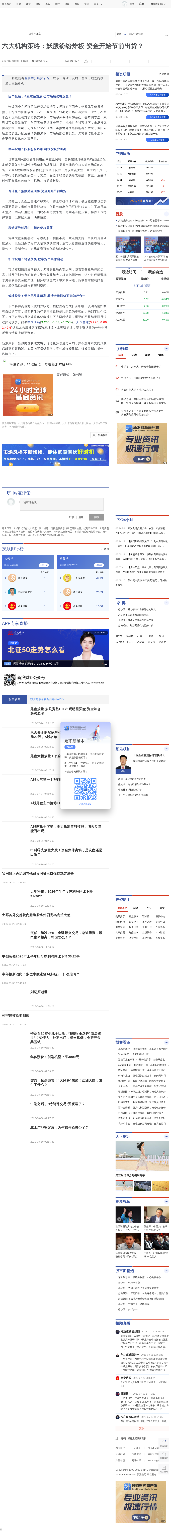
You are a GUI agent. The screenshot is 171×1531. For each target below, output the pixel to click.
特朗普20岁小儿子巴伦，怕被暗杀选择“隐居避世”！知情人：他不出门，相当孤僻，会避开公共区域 (65, 1038)
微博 (124, 61)
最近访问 (129, 272)
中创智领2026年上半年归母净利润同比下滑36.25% (41, 956)
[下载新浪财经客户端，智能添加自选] (142, 332)
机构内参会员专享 (157, 95)
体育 (28, 4)
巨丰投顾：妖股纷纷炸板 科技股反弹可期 (37, 149)
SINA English (154, 1460)
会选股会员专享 (157, 140)
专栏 (86, 4)
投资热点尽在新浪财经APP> (47, 699)
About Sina (153, 1447)
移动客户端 (157, 4)
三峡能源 (120, 292)
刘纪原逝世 (39, 992)
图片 (76, 4)
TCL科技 (120, 306)
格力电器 (120, 319)
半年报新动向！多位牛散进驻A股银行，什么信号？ (41, 974)
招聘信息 (136, 1454)
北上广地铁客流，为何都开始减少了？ (59, 1127)
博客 (67, 4)
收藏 (115, 61)
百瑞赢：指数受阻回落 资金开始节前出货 (37, 191)
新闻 (18, 4)
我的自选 (155, 272)
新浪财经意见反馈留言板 (133, 1438)
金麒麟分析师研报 (37, 78)
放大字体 (105, 61)
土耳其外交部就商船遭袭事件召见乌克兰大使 (36, 915)
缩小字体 (96, 61)
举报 (86, 61)
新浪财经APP (72, 61)
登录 (71, 517)
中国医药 (33, 322)
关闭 (106, 727)
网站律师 (136, 1460)
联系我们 (120, 1454)
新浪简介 (120, 1447)
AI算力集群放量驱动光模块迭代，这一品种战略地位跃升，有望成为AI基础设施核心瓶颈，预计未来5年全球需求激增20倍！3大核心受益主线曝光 (142, 85)
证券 (31, 33)
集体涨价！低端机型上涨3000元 (54, 1057)
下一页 (106, 645)
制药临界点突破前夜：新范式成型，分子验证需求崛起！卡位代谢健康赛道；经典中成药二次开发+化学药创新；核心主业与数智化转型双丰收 (142, 130)
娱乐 (47, 4)
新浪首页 (6, 4)
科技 (57, 4)
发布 (96, 517)
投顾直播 (123, 1323)
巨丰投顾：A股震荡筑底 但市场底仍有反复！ (40, 96)
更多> (142, 1428)
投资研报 (123, 74)
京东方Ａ (120, 299)
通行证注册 (153, 1454)
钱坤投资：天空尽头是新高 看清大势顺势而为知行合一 (47, 296)
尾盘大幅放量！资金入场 (49, 756)
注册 (141, 4)
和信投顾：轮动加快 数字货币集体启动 (35, 259)
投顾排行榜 (13, 548)
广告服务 (136, 1447)
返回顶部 (163, 1481)
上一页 (4, 645)
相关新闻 (15, 699)
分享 (143, 61)
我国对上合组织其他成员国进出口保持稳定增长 (38, 873)
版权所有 (151, 1474)
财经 (38, 4)
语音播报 (163, 1456)
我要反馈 (103, 435)
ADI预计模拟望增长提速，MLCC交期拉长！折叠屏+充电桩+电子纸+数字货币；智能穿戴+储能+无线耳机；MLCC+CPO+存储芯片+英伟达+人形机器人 (142, 107)
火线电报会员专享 (157, 117)
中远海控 (120, 313)
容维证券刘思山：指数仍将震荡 (30, 227)
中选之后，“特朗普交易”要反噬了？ (57, 1104)
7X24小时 (125, 520)
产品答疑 (120, 1460)
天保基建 (82, 322)
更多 (96, 4)
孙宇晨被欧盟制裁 (15, 1015)
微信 (134, 61)
